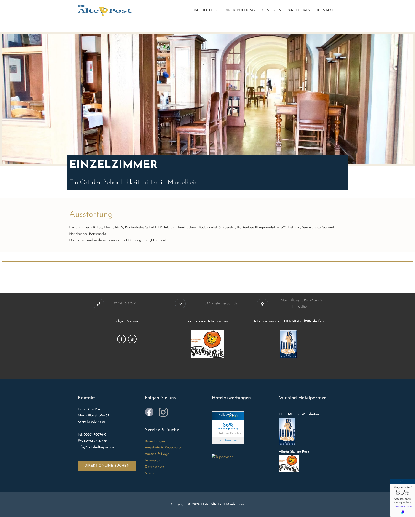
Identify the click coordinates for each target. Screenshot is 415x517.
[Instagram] (132, 339)
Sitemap (151, 473)
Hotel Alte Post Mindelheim (228, 432)
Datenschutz (154, 467)
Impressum (153, 460)
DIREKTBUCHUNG (240, 10)
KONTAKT (325, 10)
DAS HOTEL (203, 10)
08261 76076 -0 (125, 303)
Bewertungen (155, 441)
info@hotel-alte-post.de (219, 303)
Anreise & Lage (157, 454)
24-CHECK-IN (299, 10)
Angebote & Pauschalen (163, 447)
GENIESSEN (271, 10)
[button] (98, 303)
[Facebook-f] (121, 339)
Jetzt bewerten (228, 440)
